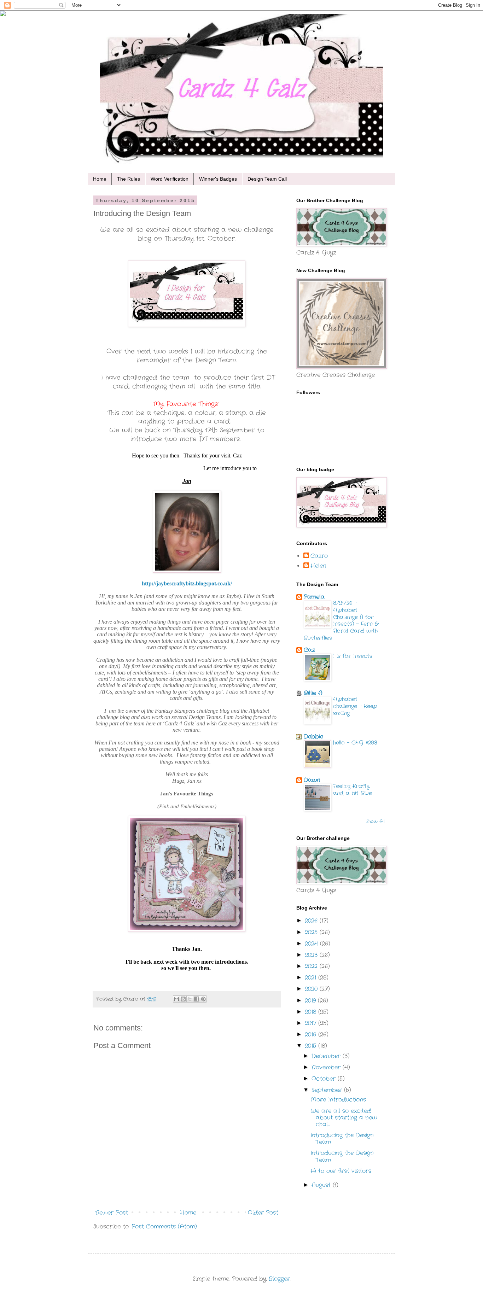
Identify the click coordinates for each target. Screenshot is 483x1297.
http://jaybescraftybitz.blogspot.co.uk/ (187, 583)
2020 (312, 989)
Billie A (313, 693)
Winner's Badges (218, 179)
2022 (312, 966)
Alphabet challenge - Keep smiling (355, 706)
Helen (318, 565)
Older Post (263, 1213)
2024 (312, 944)
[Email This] (176, 999)
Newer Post (111, 1213)
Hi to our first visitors (340, 1171)
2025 (312, 932)
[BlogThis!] (183, 999)
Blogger (279, 1279)
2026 (312, 921)
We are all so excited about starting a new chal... (343, 1117)
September (328, 1090)
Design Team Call (267, 179)
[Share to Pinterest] (203, 999)
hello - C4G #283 (355, 743)
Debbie (313, 736)
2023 (312, 955)
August (322, 1185)
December (327, 1056)
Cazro (319, 556)
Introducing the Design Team (342, 1138)
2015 (311, 1046)
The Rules (128, 179)
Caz (309, 650)
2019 (311, 1001)
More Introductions (338, 1100)
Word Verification (169, 179)
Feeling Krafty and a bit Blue (352, 789)
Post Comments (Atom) (164, 1226)
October (325, 1079)
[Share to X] (189, 999)
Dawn (312, 780)
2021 (311, 978)
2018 (311, 1012)
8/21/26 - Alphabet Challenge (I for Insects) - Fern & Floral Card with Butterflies (341, 620)
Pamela (314, 597)
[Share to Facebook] (196, 999)
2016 (311, 1034)
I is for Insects (352, 656)
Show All (375, 821)
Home (99, 179)
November (327, 1067)
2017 (311, 1023)
